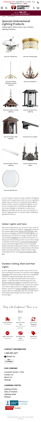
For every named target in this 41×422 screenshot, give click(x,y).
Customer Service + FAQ (14, 372)
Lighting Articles (10, 389)
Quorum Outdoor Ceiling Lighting (10, 111)
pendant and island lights (26, 232)
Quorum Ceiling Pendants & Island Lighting (10, 83)
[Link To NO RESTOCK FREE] (20, 333)
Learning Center (12, 385)
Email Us (10, 356)
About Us (8, 377)
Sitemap (7, 380)
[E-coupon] (33, 8)
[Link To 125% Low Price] (7, 333)
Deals (25, 3)
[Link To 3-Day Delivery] (7, 319)
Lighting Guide (10, 394)
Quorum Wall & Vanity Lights (30, 164)
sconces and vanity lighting (29, 242)
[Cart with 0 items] (38, 8)
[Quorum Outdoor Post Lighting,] (30, 98)
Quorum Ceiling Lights (30, 56)
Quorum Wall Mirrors (10, 190)
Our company (10, 368)
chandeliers (14, 238)
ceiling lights (27, 230)
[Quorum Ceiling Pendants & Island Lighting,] (10, 70)
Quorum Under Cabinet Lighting (10, 164)
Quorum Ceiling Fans (10, 56)
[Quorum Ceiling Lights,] (30, 44)
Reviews (7, 397)
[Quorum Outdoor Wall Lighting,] (10, 125)
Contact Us (8, 374)
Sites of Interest (10, 391)
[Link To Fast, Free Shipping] (33, 319)
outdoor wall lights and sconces (25, 289)
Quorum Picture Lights (30, 137)
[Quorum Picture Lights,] (30, 125)
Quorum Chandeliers (30, 81)
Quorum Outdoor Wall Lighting (11, 137)
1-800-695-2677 (11, 353)
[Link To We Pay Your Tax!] (20, 319)
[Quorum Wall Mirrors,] (10, 178)
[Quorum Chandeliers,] (30, 70)
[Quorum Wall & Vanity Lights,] (30, 152)
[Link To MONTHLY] (33, 333)
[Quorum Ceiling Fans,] (10, 44)
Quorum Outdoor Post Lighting (30, 111)
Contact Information (15, 349)
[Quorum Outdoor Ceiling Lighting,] (10, 98)
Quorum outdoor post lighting (11, 283)
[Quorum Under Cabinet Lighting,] (10, 152)
